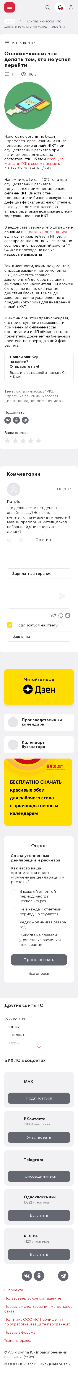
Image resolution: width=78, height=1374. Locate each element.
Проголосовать (39, 960)
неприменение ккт (47, 401)
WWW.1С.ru (15, 1019)
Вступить (39, 1215)
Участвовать (39, 1137)
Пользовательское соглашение (32, 1298)
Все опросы (39, 974)
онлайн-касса (28, 391)
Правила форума (19, 1332)
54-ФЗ (47, 391)
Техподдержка (17, 1341)
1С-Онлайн (15, 1035)
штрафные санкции (22, 396)
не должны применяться (44, 232)
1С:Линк (12, 1027)
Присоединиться (39, 1176)
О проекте (13, 1290)
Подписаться (39, 1098)
